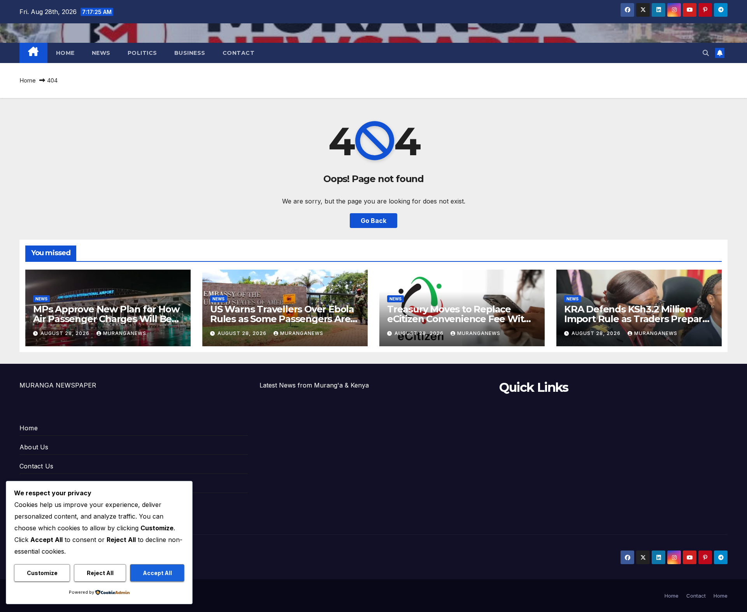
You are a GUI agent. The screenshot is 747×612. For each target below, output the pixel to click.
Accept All (157, 573)
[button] (706, 53)
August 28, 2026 (65, 333)
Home (65, 52)
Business (189, 52)
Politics (142, 52)
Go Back (373, 220)
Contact (239, 52)
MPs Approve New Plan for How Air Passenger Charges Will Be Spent (106, 318)
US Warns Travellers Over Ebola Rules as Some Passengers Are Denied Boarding (282, 318)
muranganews (124, 333)
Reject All (100, 573)
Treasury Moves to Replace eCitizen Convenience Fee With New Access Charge (458, 318)
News (101, 52)
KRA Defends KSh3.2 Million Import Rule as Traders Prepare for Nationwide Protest (636, 318)
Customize (42, 573)
